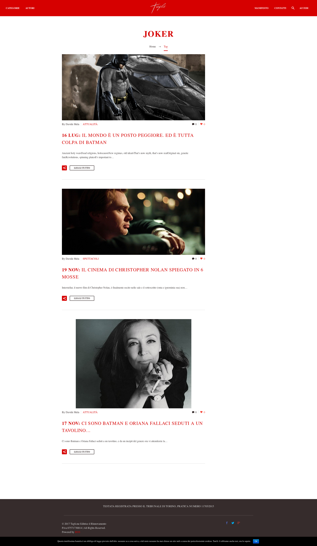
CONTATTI (280, 8)
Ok (256, 541)
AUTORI (29, 8)
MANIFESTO (261, 8)
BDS (77, 532)
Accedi (303, 8)
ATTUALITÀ (90, 124)
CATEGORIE (12, 8)
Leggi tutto (82, 168)
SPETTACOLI (91, 258)
